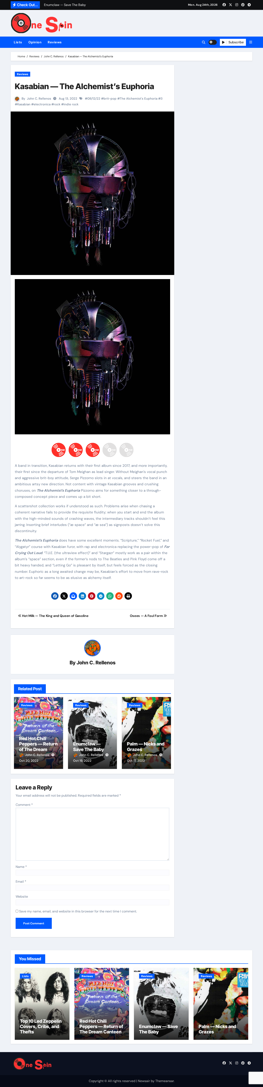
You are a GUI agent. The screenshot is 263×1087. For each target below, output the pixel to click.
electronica (42, 104)
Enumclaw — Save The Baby (88, 746)
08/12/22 (93, 99)
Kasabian (23, 104)
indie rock (71, 104)
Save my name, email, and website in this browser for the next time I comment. (78, 911)
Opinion (35, 42)
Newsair (144, 1081)
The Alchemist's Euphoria (138, 99)
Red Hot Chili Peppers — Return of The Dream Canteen (38, 746)
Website (22, 896)
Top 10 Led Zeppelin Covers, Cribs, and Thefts (41, 1026)
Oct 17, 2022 (136, 761)
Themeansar (164, 1081)
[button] (250, 42)
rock (57, 104)
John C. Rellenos (39, 99)
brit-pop (110, 99)
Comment (24, 805)
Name (21, 867)
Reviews (55, 42)
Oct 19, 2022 (82, 761)
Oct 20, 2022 (28, 761)
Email (21, 881)
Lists (18, 42)
